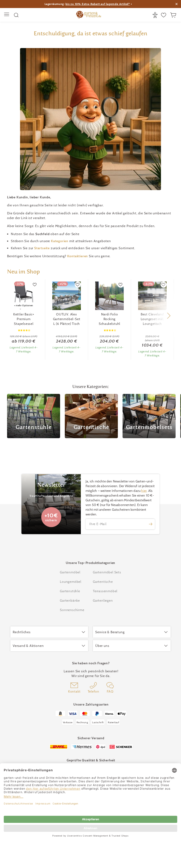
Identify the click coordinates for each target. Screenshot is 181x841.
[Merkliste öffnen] (164, 15)
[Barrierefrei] (155, 15)
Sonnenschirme (72, 610)
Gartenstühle (70, 591)
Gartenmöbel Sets (107, 572)
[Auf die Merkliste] (35, 285)
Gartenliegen (103, 600)
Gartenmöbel (70, 572)
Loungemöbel (70, 582)
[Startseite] (88, 15)
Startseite (42, 248)
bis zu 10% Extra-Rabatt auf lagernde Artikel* (98, 4)
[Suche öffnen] (16, 15)
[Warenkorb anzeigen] (174, 15)
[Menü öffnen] (7, 15)
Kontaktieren (78, 256)
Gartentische (103, 582)
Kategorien (60, 241)
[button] (168, 315)
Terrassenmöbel (105, 591)
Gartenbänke (70, 600)
